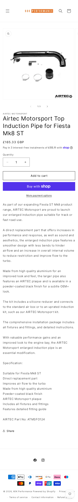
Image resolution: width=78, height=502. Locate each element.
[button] (7, 11)
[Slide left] (31, 106)
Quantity (8, 154)
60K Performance (22, 491)
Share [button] (10, 430)
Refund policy (65, 497)
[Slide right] (47, 106)
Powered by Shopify (44, 491)
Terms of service (18, 497)
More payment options (39, 195)
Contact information (42, 497)
